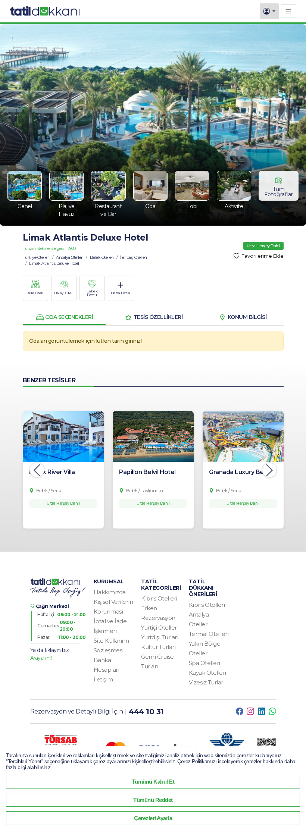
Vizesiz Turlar (206, 682)
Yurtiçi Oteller (159, 627)
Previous (36, 469)
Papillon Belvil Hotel (147, 472)
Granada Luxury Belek (240, 472)
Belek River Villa (52, 472)
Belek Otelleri (102, 257)
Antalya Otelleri (69, 257)
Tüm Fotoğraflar (278, 192)
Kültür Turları (158, 646)
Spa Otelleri (204, 663)
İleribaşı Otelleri (133, 257)
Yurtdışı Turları (159, 637)
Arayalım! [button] (41, 658)
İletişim (103, 679)
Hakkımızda (110, 592)
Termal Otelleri (209, 633)
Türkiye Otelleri (36, 257)
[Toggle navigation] (288, 11)
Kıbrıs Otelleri (159, 598)
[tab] (64, 317)
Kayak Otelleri (207, 672)
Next (269, 469)
